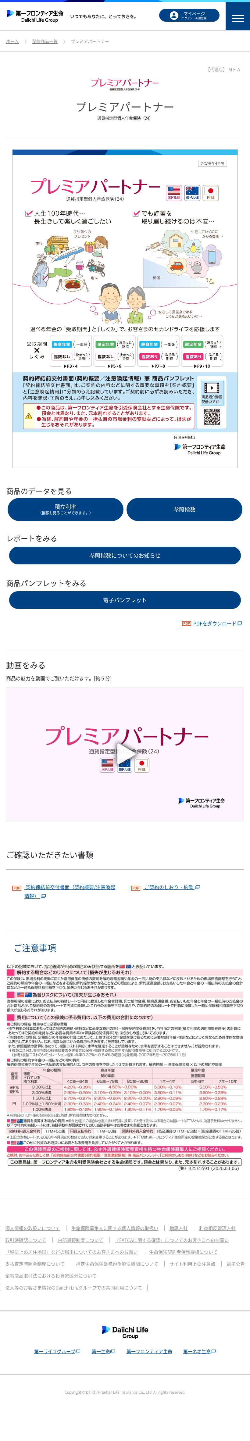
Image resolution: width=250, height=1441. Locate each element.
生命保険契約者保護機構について (183, 1252)
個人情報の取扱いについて (32, 1228)
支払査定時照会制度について (35, 1263)
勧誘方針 (179, 1228)
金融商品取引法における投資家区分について (51, 1275)
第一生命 (101, 1351)
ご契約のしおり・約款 (169, 887)
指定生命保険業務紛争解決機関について (117, 1263)
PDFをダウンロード (215, 623)
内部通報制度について (80, 1240)
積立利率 (65, 509)
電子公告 (236, 1263)
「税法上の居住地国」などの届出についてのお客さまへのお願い (71, 1252)
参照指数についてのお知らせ (125, 555)
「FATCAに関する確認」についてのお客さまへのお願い (172, 1240)
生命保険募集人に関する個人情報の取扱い (114, 1228)
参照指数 (184, 509)
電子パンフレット (125, 600)
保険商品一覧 (45, 41)
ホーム (12, 41)
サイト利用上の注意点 (192, 1263)
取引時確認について (25, 1240)
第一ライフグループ (54, 1351)
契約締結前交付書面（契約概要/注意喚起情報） (69, 891)
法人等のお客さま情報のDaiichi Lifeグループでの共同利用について (73, 1287)
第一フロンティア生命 (149, 1351)
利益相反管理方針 (217, 1228)
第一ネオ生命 (197, 1351)
